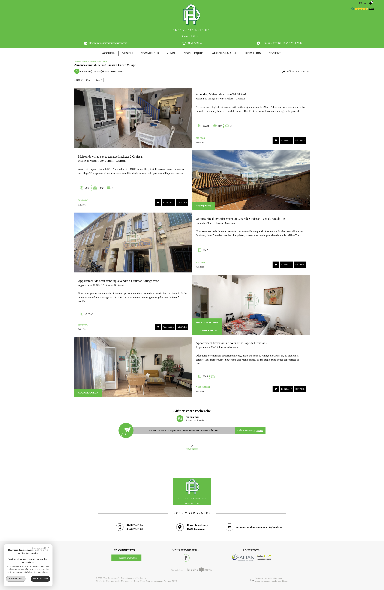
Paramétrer (15, 578)
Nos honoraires (127, 581)
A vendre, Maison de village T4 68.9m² (221, 94)
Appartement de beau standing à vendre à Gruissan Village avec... (119, 280)
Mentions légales (113, 581)
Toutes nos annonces (154, 581)
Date (88, 80)
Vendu (171, 53)
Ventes (127, 53)
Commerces (150, 53)
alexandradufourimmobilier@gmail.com (108, 43)
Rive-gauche (191, 420)
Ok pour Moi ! (40, 578)
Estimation (252, 53)
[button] (295, 71)
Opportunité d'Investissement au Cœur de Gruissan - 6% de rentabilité (240, 218)
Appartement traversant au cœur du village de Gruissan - (231, 343)
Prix (98, 80)
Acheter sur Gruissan (88, 61)
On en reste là (39, 548)
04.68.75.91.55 (195, 43)
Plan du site (100, 581)
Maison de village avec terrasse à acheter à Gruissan (110, 156)
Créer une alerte (250, 431)
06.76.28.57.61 (134, 529)
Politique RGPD (170, 581)
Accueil (108, 53)
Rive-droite (202, 420)
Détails (299, 140)
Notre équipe (194, 53)
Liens (136, 581)
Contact (275, 53)
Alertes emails (224, 53)
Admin (142, 581)
